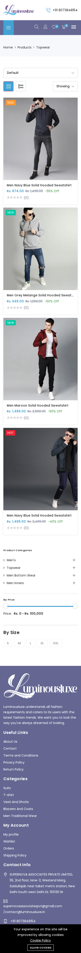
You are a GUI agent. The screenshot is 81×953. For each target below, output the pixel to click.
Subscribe (40, 503)
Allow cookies (40, 947)
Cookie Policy (40, 940)
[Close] (74, 437)
